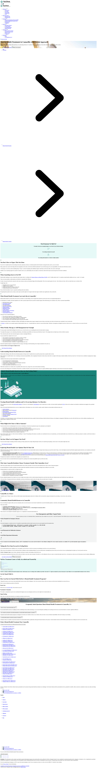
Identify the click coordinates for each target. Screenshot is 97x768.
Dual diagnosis (36, 404)
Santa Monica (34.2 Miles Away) (8, 669)
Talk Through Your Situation (7, 348)
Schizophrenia (5, 416)
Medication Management (7, 306)
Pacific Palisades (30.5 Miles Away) (9, 661)
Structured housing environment (8, 310)
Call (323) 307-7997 (5, 490)
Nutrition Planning (6, 307)
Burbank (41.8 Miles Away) (8, 629)
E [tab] (5, 624)
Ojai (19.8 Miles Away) (7, 658)
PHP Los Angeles (5, 706)
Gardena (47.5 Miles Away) (8, 640)
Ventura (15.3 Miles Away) (7, 678)
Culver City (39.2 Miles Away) (8, 634)
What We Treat (5, 704)
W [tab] (24, 624)
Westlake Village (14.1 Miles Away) (9, 681)
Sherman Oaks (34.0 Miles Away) (9, 671)
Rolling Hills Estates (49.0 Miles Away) (10, 665)
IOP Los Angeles (5, 708)
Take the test (4, 379)
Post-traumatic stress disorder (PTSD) (9, 412)
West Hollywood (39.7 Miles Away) (9, 680)
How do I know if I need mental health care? (8, 607)
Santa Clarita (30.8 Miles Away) (8, 668)
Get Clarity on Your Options (7, 556)
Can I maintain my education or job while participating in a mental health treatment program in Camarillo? (18, 612)
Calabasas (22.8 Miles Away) (8, 631)
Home (4, 697)
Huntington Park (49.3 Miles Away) (9, 646)
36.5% (63, 404)
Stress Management (6, 304)
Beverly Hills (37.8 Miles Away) (8, 628)
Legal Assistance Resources (8, 312)
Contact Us (4, 715)
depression (14, 410)
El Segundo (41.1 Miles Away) (8, 636)
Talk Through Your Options (7, 47)
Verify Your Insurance (16, 47)
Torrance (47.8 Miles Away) (8, 676)
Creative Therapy (6, 309)
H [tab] (9, 624)
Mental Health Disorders (7, 145)
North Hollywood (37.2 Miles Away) (9, 656)
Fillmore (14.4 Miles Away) (8, 638)
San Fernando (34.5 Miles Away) (8, 667)
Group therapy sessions (7, 303)
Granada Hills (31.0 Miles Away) (8, 642)
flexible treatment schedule (26, 453)
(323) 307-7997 (4, 39)
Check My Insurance (4, 754)
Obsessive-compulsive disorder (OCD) (9, 414)
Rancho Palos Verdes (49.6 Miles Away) (10, 664)
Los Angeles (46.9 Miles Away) (8, 651)
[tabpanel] (48, 626)
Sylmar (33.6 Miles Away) (7, 673)
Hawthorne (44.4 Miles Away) (8, 644)
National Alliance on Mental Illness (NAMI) (39, 277)
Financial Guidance (6, 311)
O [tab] (16, 624)
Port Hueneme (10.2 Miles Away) (9, 662)
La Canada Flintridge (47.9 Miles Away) (10, 650)
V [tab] (23, 624)
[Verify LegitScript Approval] (4, 755)
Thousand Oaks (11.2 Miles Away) (9, 675)
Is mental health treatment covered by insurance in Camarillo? (11, 617)
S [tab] (20, 624)
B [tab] (2, 624)
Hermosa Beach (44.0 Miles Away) (9, 645)
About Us (4, 699)
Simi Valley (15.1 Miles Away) (8, 672)
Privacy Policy (6, 764)
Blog (3, 717)
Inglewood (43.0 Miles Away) (8, 648)
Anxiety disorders (6, 409)
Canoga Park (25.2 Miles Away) (8, 632)
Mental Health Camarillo (7, 241)
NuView (3, 323)
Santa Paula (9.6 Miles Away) (8, 670)
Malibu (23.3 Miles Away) (7, 652)
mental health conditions (17, 404)
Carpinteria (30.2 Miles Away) (8, 633)
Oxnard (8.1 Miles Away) (7, 659)
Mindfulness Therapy (6, 308)
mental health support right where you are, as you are (55, 454)
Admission (4, 713)
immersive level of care (28, 452)
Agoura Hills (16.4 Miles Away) (8, 626)
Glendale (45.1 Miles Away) (8, 641)
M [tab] (13, 624)
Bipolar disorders (6, 411)
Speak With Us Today (6, 601)
